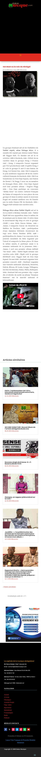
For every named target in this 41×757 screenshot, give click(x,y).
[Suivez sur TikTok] (20, 729)
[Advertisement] (20, 32)
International (8, 710)
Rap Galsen (7, 707)
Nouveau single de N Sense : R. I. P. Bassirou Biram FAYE (18, 463)
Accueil (6, 695)
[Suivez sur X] (9, 729)
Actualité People (9, 702)
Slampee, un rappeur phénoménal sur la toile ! (20, 498)
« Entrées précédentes (9, 587)
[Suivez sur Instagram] (13, 729)
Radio (6, 715)
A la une (6, 697)
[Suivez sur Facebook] (5, 729)
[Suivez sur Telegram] (17, 729)
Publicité (6, 718)
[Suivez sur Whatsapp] (24, 729)
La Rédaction (8, 70)
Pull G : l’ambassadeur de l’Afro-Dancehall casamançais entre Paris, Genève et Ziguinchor (19, 392)
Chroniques (7, 700)
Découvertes (23, 70)
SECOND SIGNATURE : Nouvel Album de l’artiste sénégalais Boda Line (20, 428)
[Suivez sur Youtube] (28, 729)
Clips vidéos (8, 705)
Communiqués (8, 713)
